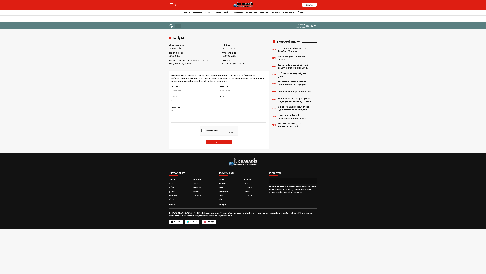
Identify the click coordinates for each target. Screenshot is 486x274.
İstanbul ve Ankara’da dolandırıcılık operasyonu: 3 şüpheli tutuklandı (292, 117)
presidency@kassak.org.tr (234, 63)
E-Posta (224, 86)
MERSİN (264, 12)
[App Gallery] (209, 222)
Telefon (175, 97)
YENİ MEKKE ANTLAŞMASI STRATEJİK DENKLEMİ (289, 125)
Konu (222, 97)
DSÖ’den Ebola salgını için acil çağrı (293, 75)
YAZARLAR (288, 12)
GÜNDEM (197, 12)
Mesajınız (175, 107)
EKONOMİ (238, 12)
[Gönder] (314, 181)
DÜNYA (186, 12)
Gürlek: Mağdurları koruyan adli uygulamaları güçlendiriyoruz (293, 108)
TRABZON (275, 12)
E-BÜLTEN (275, 173)
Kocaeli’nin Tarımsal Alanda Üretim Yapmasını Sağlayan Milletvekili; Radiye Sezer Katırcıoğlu (292, 83)
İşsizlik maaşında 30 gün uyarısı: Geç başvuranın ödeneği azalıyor (294, 100)
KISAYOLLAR (226, 173)
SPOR (218, 12)
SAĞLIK (227, 12)
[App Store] (176, 222)
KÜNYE (300, 12)
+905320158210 (228, 48)
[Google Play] (192, 222)
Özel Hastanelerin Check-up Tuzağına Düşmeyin (292, 50)
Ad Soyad (175, 86)
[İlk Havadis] (243, 5)
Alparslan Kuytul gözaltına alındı (294, 91)
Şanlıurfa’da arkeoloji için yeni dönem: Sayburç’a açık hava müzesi (293, 66)
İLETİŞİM (172, 204)
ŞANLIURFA (251, 12)
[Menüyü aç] (172, 4)
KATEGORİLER (177, 173)
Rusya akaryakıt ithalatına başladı (291, 58)
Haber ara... (182, 5)
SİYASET (208, 12)
